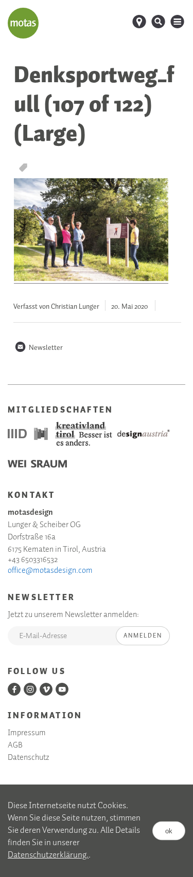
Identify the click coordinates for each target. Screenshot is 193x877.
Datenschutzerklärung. (48, 855)
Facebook (14, 689)
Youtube (62, 689)
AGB (15, 745)
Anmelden (143, 636)
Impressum (27, 733)
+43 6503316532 (33, 560)
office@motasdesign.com (50, 571)
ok (168, 830)
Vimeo (46, 689)
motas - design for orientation (23, 23)
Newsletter (38, 347)
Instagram (30, 689)
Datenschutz (28, 758)
